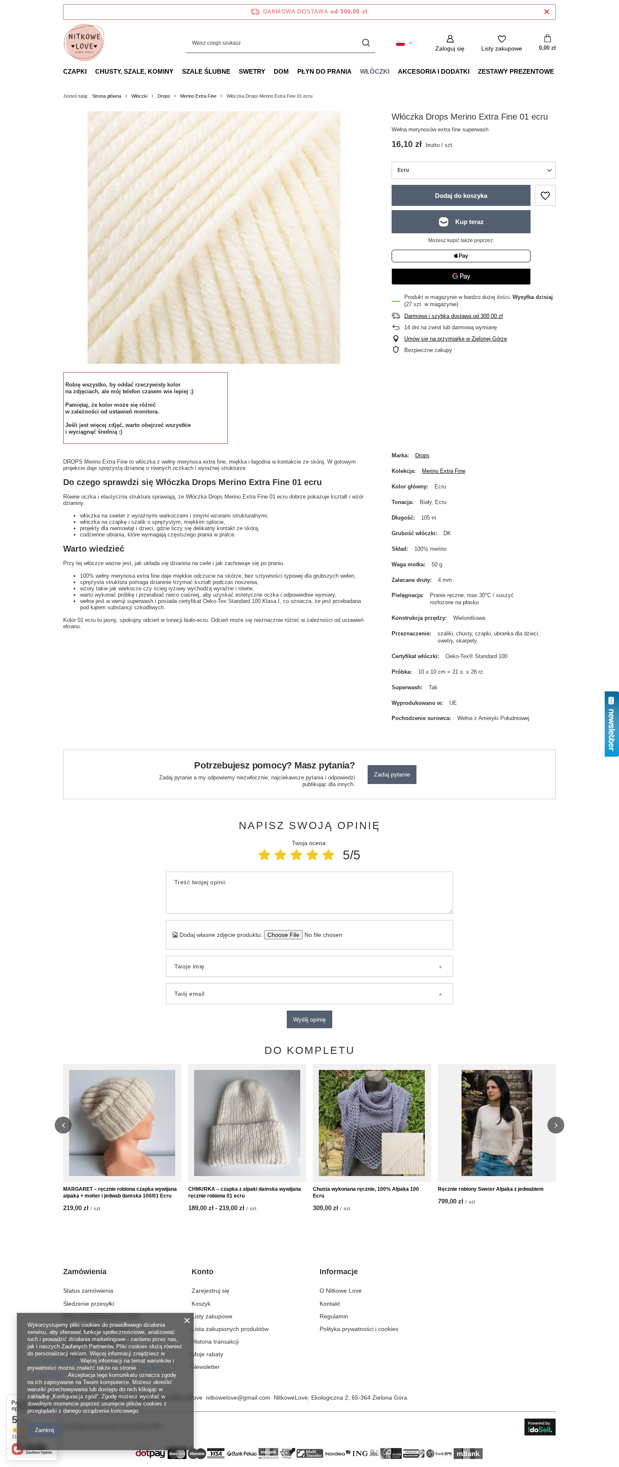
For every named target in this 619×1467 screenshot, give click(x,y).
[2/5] (280, 855)
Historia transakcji (215, 1341)
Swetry (252, 71)
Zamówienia (85, 1271)
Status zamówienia (88, 1290)
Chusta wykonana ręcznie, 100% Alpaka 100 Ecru (366, 1192)
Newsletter (206, 1366)
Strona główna (106, 96)
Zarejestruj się (210, 1290)
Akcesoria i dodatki (434, 71)
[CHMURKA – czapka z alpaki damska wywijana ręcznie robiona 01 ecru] (247, 1123)
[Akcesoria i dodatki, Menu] (474, 71)
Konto (202, 1271)
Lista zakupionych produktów (230, 1329)
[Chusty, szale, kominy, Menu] (178, 71)
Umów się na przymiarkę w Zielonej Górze (455, 339)
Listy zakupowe (212, 1316)
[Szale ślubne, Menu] (234, 71)
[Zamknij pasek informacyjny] (546, 12)
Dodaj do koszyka (461, 195)
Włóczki (375, 71)
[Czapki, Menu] (91, 71)
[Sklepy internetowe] (540, 1427)
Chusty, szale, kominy (134, 71)
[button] (63, 1125)
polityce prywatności (52, 1361)
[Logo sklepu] (84, 43)
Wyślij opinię (309, 1019)
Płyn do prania (324, 71)
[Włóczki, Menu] (394, 71)
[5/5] (328, 855)
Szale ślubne (206, 71)
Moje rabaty (207, 1354)
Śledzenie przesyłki (88, 1303)
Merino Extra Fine (198, 96)
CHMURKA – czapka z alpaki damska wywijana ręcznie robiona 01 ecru (244, 1192)
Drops (163, 96)
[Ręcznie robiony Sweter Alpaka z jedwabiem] (497, 1123)
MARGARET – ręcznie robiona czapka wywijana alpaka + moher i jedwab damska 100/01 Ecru (120, 1192)
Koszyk (201, 1303)
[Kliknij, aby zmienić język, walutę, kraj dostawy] (404, 43)
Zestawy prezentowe (516, 71)
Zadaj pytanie (392, 774)
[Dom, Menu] (293, 71)
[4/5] (312, 855)
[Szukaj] (365, 43)
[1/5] (264, 855)
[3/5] (296, 855)
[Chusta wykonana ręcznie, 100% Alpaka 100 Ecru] (372, 1123)
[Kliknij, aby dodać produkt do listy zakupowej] (545, 195)
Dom (281, 71)
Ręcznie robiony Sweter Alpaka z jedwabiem (491, 1189)
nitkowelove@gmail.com (238, 1397)
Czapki (75, 71)
